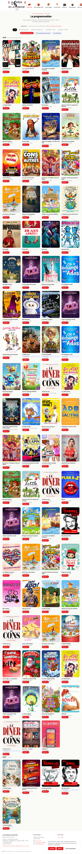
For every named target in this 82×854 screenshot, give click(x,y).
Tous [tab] (15, 29)
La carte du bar (57, 7)
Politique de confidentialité (15, 846)
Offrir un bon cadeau (50, 26)
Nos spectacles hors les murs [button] (43, 33)
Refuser (60, 848)
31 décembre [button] (57, 33)
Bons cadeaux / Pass (38, 7)
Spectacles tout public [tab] (23, 29)
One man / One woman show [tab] (37, 29)
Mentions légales (6, 846)
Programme (29, 7)
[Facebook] (59, 837)
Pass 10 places (58, 26)
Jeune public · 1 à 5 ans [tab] (50, 29)
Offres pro (64, 7)
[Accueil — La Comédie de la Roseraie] (17, 5)
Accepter (52, 848)
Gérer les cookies (25, 846)
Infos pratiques (72, 7)
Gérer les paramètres (71, 848)
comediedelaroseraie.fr (39, 844)
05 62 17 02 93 (38, 841)
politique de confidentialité (54, 845)
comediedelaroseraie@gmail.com (41, 842)
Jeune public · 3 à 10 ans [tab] (63, 29)
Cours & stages (48, 7)
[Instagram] (62, 837)
